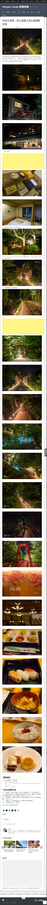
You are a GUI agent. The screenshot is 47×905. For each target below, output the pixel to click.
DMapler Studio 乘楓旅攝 (15, 7)
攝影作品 (31, 1)
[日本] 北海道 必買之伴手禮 (11, 805)
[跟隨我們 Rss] (44, 900)
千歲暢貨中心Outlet (10, 802)
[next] (41, 847)
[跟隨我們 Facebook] (35, 900)
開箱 (27, 1)
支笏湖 (20, 792)
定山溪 (7, 824)
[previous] (3, 847)
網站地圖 (42, 1)
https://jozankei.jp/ (12, 781)
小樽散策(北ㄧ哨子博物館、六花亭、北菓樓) (25, 794)
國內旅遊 (13, 1)
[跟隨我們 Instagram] (38, 900)
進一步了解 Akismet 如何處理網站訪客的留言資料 (30, 888)
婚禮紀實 (23, 1)
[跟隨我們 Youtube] (40, 900)
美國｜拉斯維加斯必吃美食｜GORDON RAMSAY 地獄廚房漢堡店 (33, 851)
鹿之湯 (14, 824)
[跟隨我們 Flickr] (42, 900)
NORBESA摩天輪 (16, 795)
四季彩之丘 (8, 800)
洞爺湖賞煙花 (26, 792)
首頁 (2, 1)
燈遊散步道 (10, 824)
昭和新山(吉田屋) (9, 794)
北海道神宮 (8, 797)
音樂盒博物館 (7, 795)
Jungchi (5, 27)
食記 (18, 1)
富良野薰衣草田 (15, 800)
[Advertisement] (23, 161)
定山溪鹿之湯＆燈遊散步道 (26, 800)
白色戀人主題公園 (16, 797)
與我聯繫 (37, 1)
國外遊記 (7, 1)
